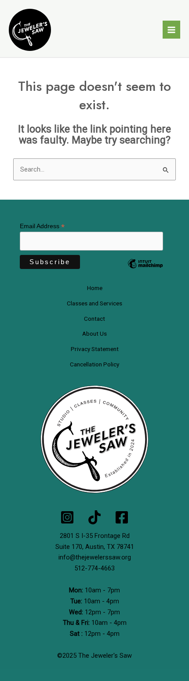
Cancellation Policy (94, 364)
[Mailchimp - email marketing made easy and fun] (145, 270)
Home (94, 287)
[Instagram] (67, 517)
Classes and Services (94, 303)
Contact (94, 318)
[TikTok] (94, 517)
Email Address (42, 226)
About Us (94, 333)
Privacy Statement (95, 348)
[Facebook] (122, 517)
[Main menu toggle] (171, 29)
